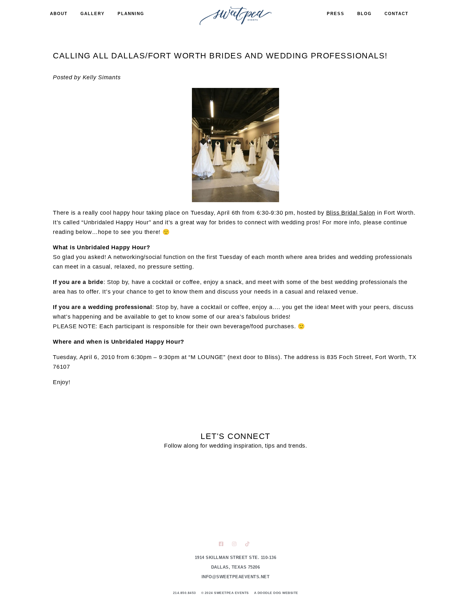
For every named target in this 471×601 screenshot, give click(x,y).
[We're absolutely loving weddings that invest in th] (235, 494)
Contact (396, 13)
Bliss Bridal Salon (351, 213)
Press (335, 13)
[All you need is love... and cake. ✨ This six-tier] (358, 494)
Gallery (92, 13)
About (59, 13)
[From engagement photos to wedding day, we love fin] (112, 494)
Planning (131, 13)
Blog (364, 13)
